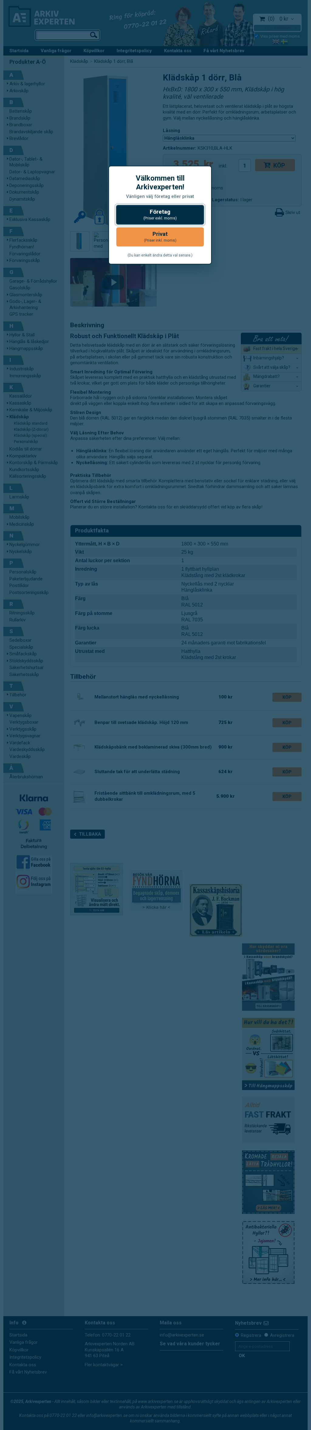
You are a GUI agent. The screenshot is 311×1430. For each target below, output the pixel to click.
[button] (160, 214)
